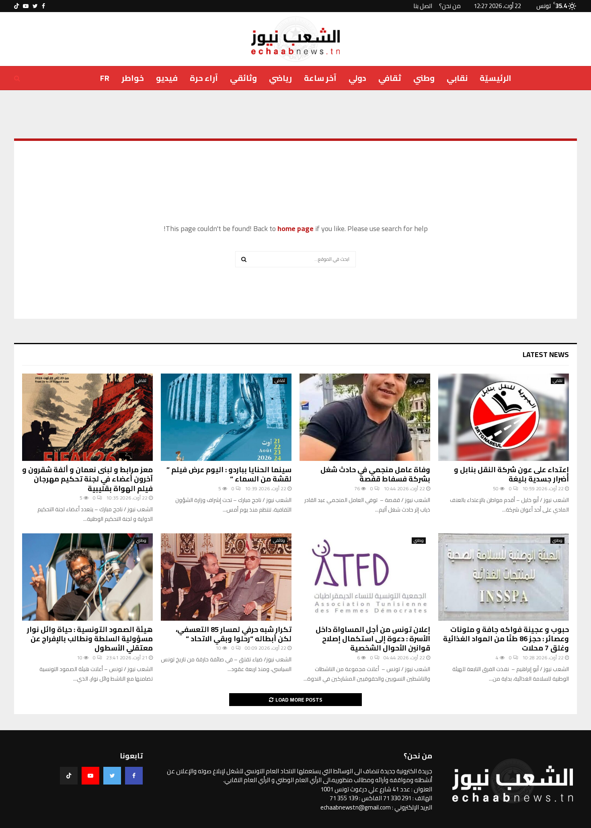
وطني (424, 77)
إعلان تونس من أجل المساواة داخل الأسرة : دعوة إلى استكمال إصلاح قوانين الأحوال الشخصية (373, 639)
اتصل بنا (422, 6)
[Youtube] (90, 776)
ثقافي (389, 77)
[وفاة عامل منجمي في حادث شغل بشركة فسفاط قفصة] (365, 417)
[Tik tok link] (16, 6)
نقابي (457, 77)
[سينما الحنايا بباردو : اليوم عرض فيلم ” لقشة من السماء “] (226, 417)
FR (104, 77)
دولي (357, 77)
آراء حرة (204, 77)
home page (295, 228)
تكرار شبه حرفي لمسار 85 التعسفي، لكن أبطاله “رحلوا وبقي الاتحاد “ (233, 634)
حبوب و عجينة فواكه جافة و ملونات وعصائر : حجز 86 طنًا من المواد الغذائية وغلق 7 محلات (506, 639)
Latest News (546, 354)
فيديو (167, 77)
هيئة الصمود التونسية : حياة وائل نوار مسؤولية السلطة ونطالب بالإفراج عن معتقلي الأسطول (90, 639)
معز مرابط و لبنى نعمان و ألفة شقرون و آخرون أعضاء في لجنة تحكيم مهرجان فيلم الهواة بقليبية (87, 479)
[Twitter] (112, 776)
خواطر (132, 77)
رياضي (280, 77)
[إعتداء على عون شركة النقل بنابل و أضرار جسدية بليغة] (503, 417)
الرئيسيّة (495, 77)
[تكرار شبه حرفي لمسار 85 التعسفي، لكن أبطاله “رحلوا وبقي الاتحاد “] (226, 577)
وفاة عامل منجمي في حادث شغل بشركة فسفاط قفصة (375, 474)
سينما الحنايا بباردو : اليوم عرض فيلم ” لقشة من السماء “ (228, 474)
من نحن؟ (450, 6)
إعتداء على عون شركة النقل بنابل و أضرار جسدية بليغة (511, 474)
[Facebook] (134, 776)
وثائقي (243, 77)
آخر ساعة (320, 77)
